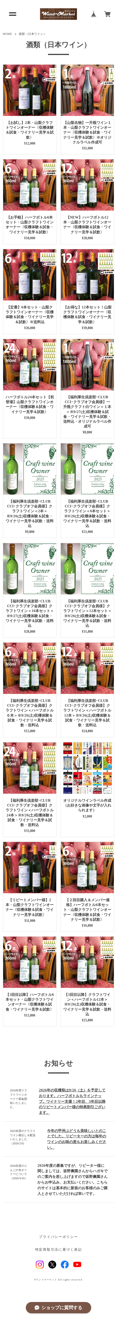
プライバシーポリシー (58, 1236)
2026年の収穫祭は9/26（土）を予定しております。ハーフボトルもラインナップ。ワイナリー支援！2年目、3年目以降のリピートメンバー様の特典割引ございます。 (72, 1101)
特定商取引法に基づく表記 (58, 1249)
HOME (7, 33)
